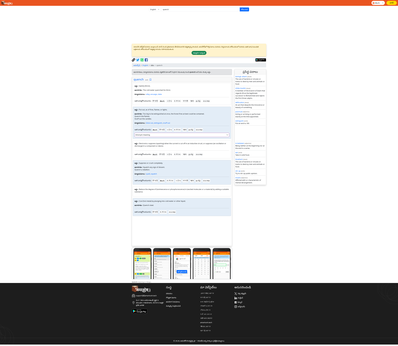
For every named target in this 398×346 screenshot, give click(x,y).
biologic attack (241, 76)
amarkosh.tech (206, 322)
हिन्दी (155, 101)
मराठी (185, 101)
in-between (239, 143)
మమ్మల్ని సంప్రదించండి (173, 306)
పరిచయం (169, 293)
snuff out (166, 123)
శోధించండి (244, 9)
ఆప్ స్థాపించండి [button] (182, 272)
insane (238, 178)
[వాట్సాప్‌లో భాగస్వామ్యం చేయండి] (142, 60)
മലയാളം (206, 101)
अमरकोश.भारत (207, 293)
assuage (153, 94)
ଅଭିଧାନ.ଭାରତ (206, 314)
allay (148, 94)
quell (148, 174)
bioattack (239, 159)
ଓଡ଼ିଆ (169, 101)
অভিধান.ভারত (206, 318)
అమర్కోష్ (136, 65)
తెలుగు (162, 101)
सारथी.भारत (205, 331)
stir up (237, 171)
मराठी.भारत (205, 297)
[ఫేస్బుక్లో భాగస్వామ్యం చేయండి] (146, 60)
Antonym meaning (142, 135)
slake (160, 94)
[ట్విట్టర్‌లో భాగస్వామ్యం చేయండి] (138, 60)
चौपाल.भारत (205, 326)
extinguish (158, 123)
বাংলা (192, 101)
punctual (238, 111)
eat (236, 152)
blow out (149, 123)
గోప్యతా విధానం (171, 297)
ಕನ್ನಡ (177, 101)
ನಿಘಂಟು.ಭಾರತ (205, 310)
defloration (239, 102)
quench (139, 79)
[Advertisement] (199, 27)
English (145, 65)
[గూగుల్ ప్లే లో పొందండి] (260, 60)
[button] (139, 263)
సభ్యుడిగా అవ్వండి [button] (199, 53)
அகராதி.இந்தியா (207, 302)
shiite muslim (240, 88)
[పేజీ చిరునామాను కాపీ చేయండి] (134, 60)
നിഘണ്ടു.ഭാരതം (206, 306)
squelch (154, 174)
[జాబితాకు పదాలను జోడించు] (150, 79)
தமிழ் (198, 101)
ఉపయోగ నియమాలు (173, 302)
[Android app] (139, 311)
